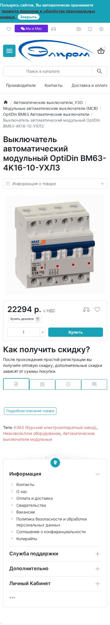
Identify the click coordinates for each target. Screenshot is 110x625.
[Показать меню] (9, 51)
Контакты (54, 85)
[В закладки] (97, 309)
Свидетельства (31, 505)
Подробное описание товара (30, 411)
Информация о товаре (34, 183)
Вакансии (25, 512)
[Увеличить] (42, 332)
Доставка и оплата (90, 85)
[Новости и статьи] (79, 29)
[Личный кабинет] (101, 29)
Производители (21, 85)
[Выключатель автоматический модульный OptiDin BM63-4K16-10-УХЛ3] (55, 245)
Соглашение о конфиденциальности (50, 531)
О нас (21, 491)
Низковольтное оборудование (32, 433)
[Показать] (55, 462)
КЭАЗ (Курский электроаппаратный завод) (55, 427)
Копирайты (26, 538)
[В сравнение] (86, 309)
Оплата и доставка (34, 498)
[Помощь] (90, 29)
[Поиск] (99, 71)
